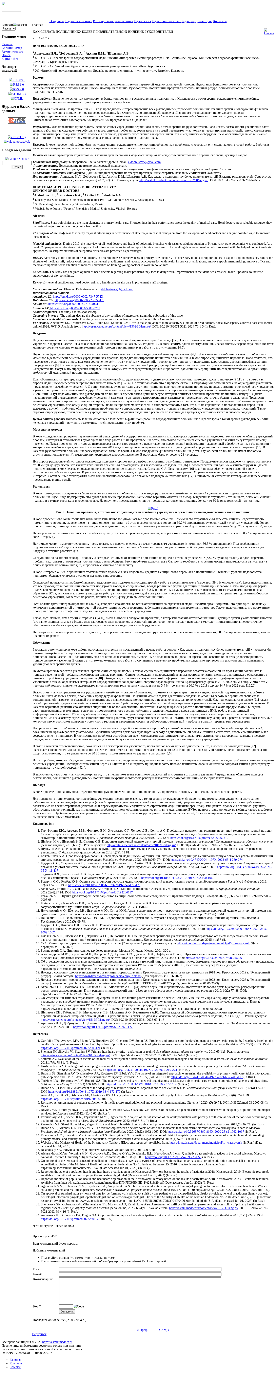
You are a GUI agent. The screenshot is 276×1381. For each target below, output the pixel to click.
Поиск (6, 55)
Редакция (188, 21)
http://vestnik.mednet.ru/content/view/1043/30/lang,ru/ (141, 845)
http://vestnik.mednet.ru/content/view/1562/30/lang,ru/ (173, 180)
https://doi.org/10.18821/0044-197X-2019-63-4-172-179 (104, 885)
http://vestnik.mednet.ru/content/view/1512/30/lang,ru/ (75, 1019)
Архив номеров (12, 51)
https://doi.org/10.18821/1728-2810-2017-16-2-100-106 (177, 878)
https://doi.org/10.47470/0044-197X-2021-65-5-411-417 (207, 1077)
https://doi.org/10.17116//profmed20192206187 (102, 892)
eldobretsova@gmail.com (144, 162)
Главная (7, 44)
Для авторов (203, 21)
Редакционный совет (166, 21)
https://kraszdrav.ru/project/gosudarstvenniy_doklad (108, 976)
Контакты (220, 21)
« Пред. (142, 1329)
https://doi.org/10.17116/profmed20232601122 (103, 1027)
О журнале (57, 21)
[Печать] (269, 30)
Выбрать (8, 24)
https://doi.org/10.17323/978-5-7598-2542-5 (213, 958)
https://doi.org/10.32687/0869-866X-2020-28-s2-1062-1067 (205, 1131)
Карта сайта (10, 58)
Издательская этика (78, 21)
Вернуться (39, 1334)
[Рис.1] (153, 507)
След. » (164, 1329)
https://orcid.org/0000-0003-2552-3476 (79, 300)
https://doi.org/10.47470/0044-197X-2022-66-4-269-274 (207, 859)
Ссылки (15, 1367)
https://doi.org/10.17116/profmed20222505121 (200, 838)
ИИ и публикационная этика (113, 21)
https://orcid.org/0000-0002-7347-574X (78, 296)
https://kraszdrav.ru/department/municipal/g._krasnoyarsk (213, 943)
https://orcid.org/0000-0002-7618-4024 (73, 303)
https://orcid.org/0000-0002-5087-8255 (75, 308)
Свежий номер (12, 48)
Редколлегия (142, 21)
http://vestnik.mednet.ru (57, 1342)
